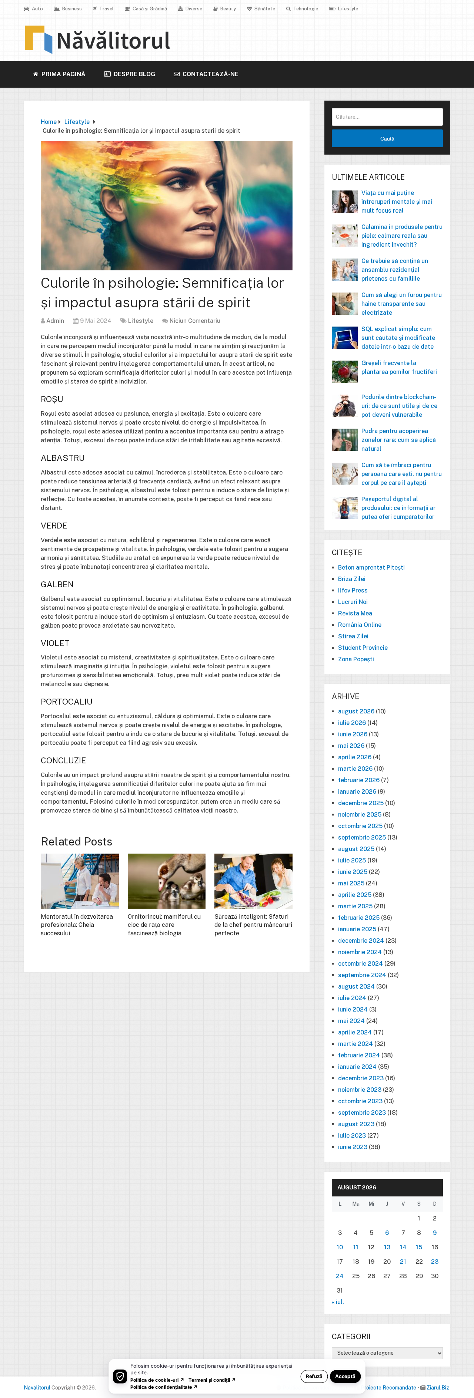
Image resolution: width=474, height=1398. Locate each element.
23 (434, 1261)
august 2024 (356, 986)
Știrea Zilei (353, 636)
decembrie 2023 (361, 1078)
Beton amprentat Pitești (371, 567)
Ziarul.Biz (438, 1388)
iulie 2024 (352, 998)
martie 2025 (355, 906)
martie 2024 (355, 1043)
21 (403, 1261)
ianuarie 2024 (357, 1066)
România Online (359, 624)
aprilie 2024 (355, 1032)
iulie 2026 (352, 722)
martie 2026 (355, 768)
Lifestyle (347, 8)
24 (340, 1276)
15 (419, 1247)
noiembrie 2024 (360, 952)
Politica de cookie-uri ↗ (157, 1379)
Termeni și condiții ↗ (212, 1379)
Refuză (314, 1376)
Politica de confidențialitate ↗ (164, 1386)
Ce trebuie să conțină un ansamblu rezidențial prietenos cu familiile (394, 269)
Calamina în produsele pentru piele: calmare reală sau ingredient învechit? (402, 235)
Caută (387, 139)
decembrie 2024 (361, 940)
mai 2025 (351, 883)
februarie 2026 (359, 780)
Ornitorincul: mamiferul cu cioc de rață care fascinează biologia (164, 925)
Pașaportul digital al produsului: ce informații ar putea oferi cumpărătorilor (398, 508)
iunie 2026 (352, 734)
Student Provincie (363, 647)
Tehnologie (305, 8)
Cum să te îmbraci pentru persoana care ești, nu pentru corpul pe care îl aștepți (401, 474)
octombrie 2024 (360, 963)
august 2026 (356, 711)
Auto (37, 8)
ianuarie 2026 (357, 791)
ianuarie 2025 (357, 929)
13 (387, 1247)
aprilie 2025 (354, 894)
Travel (106, 8)
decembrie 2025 (361, 803)
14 (403, 1247)
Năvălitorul (37, 1388)
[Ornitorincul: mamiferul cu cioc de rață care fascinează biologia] (167, 881)
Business (71, 8)
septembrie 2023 (362, 1112)
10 (340, 1247)
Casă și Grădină (149, 8)
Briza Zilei (351, 578)
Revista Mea (355, 613)
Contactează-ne (209, 74)
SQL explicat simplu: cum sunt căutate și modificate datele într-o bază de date (398, 337)
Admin (55, 320)
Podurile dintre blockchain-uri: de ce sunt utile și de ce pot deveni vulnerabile (399, 406)
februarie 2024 (359, 1055)
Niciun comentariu (195, 320)
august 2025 (356, 848)
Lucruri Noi (353, 601)
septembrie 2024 (362, 975)
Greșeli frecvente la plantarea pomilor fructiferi (399, 367)
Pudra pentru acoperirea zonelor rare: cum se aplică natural (398, 440)
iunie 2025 (352, 871)
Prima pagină (63, 74)
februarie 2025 (359, 917)
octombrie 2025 (360, 826)
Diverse (193, 8)
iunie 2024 (353, 1009)
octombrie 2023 (360, 1101)
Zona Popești (356, 659)
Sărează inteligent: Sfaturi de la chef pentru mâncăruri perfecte (253, 925)
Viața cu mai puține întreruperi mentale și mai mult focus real (396, 201)
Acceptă (345, 1376)
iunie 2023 (352, 1147)
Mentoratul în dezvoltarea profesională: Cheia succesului (77, 925)
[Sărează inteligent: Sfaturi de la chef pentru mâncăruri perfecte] (253, 881)
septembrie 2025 (362, 837)
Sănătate (264, 8)
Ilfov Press (353, 590)
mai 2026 (351, 745)
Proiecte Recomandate (388, 1388)
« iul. (338, 1302)
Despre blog (133, 74)
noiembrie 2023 (359, 1089)
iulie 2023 (352, 1135)
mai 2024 (351, 1020)
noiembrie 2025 (359, 814)
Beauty (227, 8)
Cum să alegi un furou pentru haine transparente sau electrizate (401, 303)
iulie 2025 (352, 860)
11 (355, 1247)
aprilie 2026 (354, 757)
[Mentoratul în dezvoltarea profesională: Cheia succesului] (80, 881)
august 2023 (356, 1124)
